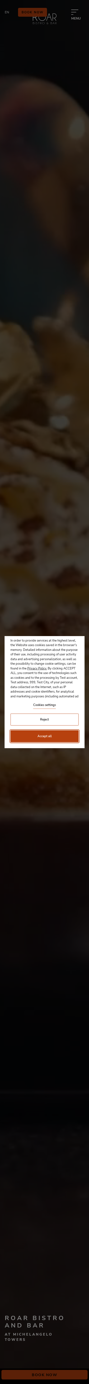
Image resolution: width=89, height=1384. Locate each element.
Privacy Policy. (37, 668)
